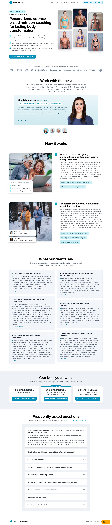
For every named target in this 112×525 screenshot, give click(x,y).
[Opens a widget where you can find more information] (105, 522)
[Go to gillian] (58, 130)
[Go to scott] (64, 130)
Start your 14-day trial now (24, 399)
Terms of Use (99, 521)
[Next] (70, 130)
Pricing (73, 3)
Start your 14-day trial (92, 3)
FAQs (78, 3)
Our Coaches (64, 3)
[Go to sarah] (46, 130)
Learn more (22, 120)
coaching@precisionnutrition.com (74, 420)
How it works (54, 3)
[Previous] (41, 131)
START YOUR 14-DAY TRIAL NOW (22, 56)
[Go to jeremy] (52, 130)
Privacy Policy (89, 521)
